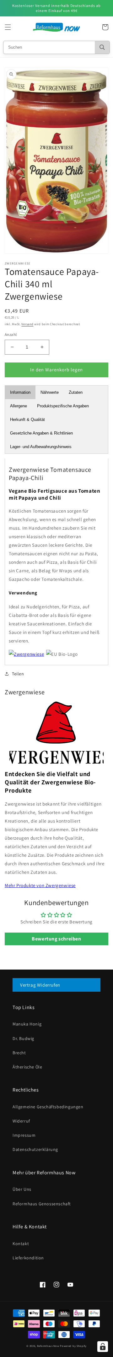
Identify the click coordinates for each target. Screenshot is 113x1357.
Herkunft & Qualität (27, 419)
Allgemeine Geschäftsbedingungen (48, 1107)
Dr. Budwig (23, 1038)
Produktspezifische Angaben (63, 406)
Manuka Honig (27, 1024)
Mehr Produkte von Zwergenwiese (40, 885)
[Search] (102, 47)
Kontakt (21, 1243)
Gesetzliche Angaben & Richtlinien (41, 433)
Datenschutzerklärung (35, 1149)
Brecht (19, 1053)
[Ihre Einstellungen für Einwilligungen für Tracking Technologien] (102, 1346)
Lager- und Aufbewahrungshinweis (41, 446)
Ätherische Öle (27, 1067)
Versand (27, 324)
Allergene (18, 406)
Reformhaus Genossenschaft (42, 1204)
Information (20, 392)
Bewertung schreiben (56, 938)
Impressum (24, 1135)
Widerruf (21, 1121)
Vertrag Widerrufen (40, 985)
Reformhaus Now (48, 1346)
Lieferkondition (28, 1258)
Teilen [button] (18, 674)
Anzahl (11, 334)
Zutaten (76, 392)
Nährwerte (49, 392)
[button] (8, 27)
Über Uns (22, 1189)
